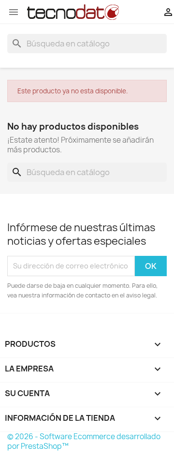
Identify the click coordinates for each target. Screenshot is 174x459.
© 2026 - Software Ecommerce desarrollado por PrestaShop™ (83, 441)
